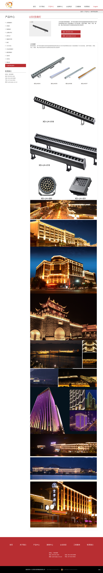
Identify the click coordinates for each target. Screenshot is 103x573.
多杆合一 (9, 35)
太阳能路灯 (9, 22)
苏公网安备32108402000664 (70, 569)
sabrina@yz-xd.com (12, 82)
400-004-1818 (11, 76)
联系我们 (87, 6)
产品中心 (51, 6)
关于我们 (42, 6)
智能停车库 (9, 39)
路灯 (8, 42)
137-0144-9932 (11, 80)
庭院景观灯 (9, 52)
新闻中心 (60, 6)
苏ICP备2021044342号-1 (53, 569)
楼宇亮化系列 (94, 11)
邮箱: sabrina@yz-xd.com (69, 36)
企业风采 (69, 6)
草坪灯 (8, 59)
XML (99, 569)
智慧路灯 (9, 29)
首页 (34, 6)
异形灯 (8, 25)
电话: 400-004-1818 (68, 32)
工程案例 (78, 6)
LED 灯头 (9, 45)
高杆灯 (8, 55)
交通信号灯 (9, 32)
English (95, 6)
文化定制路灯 (10, 49)
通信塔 (8, 62)
